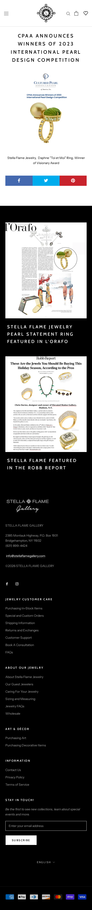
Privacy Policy (14, 777)
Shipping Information (20, 623)
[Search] (68, 13)
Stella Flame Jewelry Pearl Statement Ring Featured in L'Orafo (40, 334)
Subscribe (21, 840)
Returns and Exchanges (22, 630)
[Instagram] (17, 583)
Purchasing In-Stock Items (23, 608)
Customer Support (18, 638)
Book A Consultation (19, 645)
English (44, 862)
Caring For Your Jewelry (21, 692)
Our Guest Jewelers (19, 684)
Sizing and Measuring (20, 699)
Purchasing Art (15, 738)
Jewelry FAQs (14, 706)
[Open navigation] (6, 13)
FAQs (9, 652)
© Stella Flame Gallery (46, 872)
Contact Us (13, 770)
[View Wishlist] (83, 13)
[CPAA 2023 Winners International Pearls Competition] (46, 110)
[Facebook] (6, 583)
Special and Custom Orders (24, 616)
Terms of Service (17, 785)
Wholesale (12, 714)
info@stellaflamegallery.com (25, 556)
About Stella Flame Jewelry (24, 677)
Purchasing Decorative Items (25, 745)
